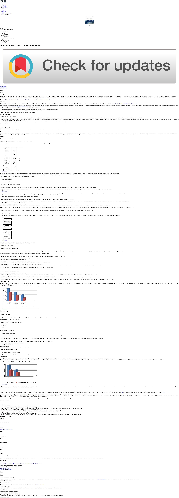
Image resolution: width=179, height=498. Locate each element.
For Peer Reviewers (5, 7)
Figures (5, 29)
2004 (163, 392)
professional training (49, 99)
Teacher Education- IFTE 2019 (6, 13)
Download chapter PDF (4, 27)
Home (3, 10)
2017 (35, 394)
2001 (24, 394)
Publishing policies (22, 463)
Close (1, 472)
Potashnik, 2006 (134, 103)
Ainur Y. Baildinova (3, 86)
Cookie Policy (41, 484)
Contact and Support (38, 463)
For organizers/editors (10, 463)
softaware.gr (10, 469)
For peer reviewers (16, 463)
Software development (3, 469)
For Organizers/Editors (5, 5)
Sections (2, 29)
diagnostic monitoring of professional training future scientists (37, 99)
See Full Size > (4, 171)
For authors (5, 463)
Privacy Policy (2, 468)
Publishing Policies (5, 4)
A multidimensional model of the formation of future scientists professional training (16, 99)
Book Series (4, 11)
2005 (29, 394)
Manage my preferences (7, 480)
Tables (8, 29)
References (11, 29)
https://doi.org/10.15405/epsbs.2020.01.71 (6, 429)
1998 (122, 392)
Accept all (2, 480)
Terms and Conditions (32, 463)
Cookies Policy (7, 468)
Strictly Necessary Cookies (5, 486)
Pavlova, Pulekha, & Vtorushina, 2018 (126, 103)
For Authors (4, 6)
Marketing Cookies (4, 489)
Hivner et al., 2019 (117, 103)
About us (1, 463)
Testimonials (26, 463)
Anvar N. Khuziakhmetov (4, 88)
